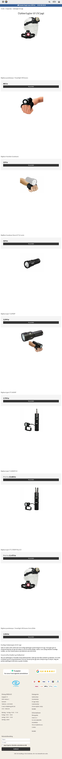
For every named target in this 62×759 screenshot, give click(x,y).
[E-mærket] (16, 686)
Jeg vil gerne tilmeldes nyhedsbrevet (15, 745)
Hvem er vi (34, 717)
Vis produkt (31, 86)
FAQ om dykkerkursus (37, 724)
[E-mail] (16, 742)
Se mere (34, 708)
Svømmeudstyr (35, 704)
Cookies (34, 727)
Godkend (15, 749)
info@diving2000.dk (10, 706)
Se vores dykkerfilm (36, 720)
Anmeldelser (35, 722)
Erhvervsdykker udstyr (37, 706)
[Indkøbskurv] (59, 2)
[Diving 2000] (6, 1)
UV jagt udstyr (35, 701)
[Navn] (16, 739)
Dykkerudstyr (35, 697)
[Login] (54, 2)
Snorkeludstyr (35, 699)
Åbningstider (35, 715)
